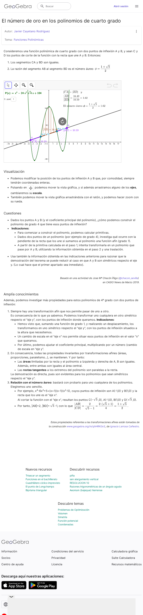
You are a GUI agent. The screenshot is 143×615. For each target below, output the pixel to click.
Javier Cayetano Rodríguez (32, 31)
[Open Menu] (137, 6)
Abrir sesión (121, 6)
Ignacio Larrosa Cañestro (124, 426)
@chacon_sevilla (128, 278)
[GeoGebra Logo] (18, 6)
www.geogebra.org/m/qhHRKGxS (86, 426)
